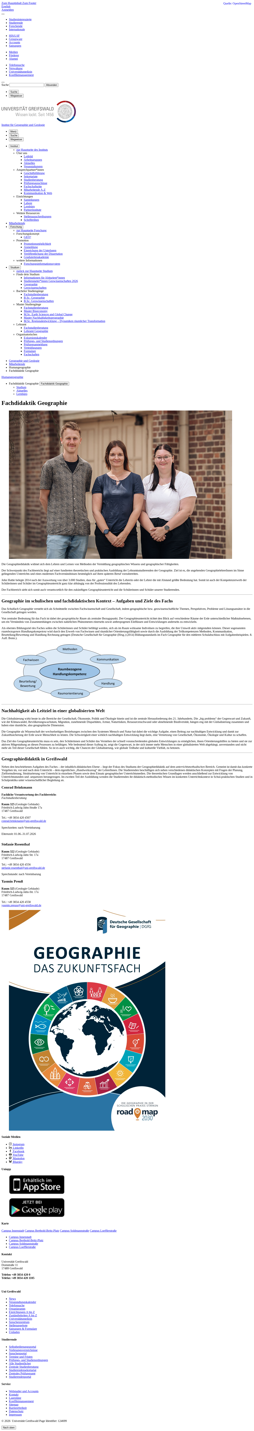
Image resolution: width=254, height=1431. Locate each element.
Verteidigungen (33, 347)
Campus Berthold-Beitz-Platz (26, 1240)
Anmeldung (31, 247)
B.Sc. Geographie (34, 297)
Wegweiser (16, 139)
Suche (5, 84)
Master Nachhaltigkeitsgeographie (44, 317)
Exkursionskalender (35, 337)
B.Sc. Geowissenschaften (39, 301)
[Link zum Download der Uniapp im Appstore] (37, 1193)
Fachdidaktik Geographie (54, 383)
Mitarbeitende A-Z (35, 189)
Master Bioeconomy (36, 311)
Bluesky (17, 1161)
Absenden (51, 85)
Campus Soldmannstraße (23, 1243)
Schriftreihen (31, 219)
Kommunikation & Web (38, 193)
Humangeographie (12, 377)
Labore (28, 203)
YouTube (17, 1154)
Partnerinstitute (32, 209)
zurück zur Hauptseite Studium (34, 271)
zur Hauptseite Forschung (31, 230)
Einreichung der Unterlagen (40, 250)
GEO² (27, 237)
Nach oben (9, 1427)
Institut (14, 146)
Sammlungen (31, 199)
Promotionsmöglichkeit (37, 243)
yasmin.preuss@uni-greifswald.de (21, 905)
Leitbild (28, 156)
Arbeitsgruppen (33, 159)
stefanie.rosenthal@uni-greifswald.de (23, 867)
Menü (13, 131)
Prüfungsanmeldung (35, 344)
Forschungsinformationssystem (42, 263)
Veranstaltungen (33, 166)
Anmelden (7, 9)
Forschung (16, 226)
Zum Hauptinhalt (11, 3)
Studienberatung (33, 179)
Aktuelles (29, 163)
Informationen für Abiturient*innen (44, 277)
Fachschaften (31, 354)
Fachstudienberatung (36, 294)
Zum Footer (29, 3)
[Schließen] (2, 14)
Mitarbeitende (17, 223)
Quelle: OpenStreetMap (237, 3)
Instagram (18, 1144)
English (5, 6)
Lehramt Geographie (36, 331)
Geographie (31, 284)
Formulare (30, 351)
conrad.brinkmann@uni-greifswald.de (23, 820)
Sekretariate (31, 176)
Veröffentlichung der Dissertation (43, 253)
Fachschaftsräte (33, 186)
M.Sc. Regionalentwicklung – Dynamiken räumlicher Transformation (64, 321)
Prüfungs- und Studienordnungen (43, 341)
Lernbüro (29, 206)
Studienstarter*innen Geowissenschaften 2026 (51, 281)
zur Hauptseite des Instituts (32, 149)
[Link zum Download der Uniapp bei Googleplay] (37, 1216)
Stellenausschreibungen (37, 216)
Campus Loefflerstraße (22, 1247)
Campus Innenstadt (20, 1237)
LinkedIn (18, 1147)
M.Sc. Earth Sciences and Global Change (48, 314)
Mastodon (18, 1158)
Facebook (18, 1151)
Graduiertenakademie (36, 257)
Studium (14, 267)
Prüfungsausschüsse (35, 183)
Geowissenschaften (35, 287)
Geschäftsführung (34, 173)
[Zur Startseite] (38, 121)
